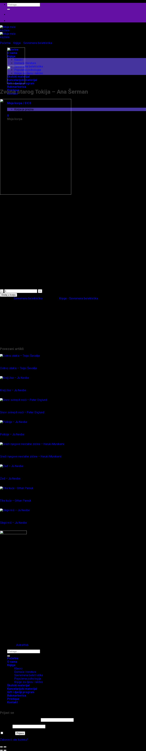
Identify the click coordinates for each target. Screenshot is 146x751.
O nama (12, 661)
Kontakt (12, 702)
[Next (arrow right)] (5, 750)
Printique (12, 338)
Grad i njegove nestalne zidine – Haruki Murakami (30, 456)
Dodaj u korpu (8, 295)
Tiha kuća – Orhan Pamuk (15, 500)
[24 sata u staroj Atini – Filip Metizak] (16, 83)
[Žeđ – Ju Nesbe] (11, 466)
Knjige (17, 43)
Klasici (18, 325)
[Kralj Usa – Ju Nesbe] (14, 378)
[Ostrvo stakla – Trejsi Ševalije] (20, 355)
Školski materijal (17, 342)
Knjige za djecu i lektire (28, 73)
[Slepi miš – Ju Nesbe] (15, 510)
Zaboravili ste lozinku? (14, 739)
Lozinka (6, 726)
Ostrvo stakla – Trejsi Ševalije (18, 368)
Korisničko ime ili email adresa (20, 719)
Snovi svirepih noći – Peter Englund (22, 412)
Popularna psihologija (27, 70)
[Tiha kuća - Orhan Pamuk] (16, 488)
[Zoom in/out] (5, 746)
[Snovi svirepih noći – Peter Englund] (23, 400)
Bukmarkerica (16, 86)
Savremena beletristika (28, 66)
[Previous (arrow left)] (1, 750)
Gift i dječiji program (19, 311)
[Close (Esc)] (1, 746)
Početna (5, 43)
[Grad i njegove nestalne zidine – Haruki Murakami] (32, 444)
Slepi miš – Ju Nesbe (13, 522)
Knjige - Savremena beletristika (78, 298)
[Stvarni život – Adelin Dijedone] (16, 64)
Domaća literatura (25, 63)
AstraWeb (22, 645)
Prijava (20, 733)
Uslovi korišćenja (17, 635)
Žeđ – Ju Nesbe (10, 478)
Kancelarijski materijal (20, 314)
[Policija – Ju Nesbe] (13, 422)
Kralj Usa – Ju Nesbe (13, 390)
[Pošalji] (8, 9)
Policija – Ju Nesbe (12, 434)
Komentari (13, 632)
